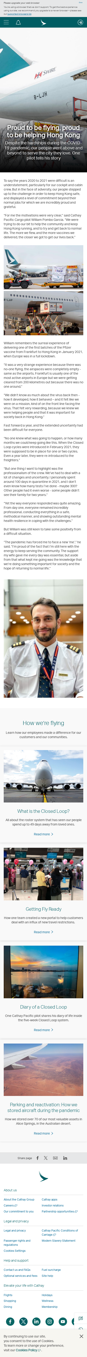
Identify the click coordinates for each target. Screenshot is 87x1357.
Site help (47, 1275)
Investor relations (53, 1205)
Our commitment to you (19, 1211)
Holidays (47, 1295)
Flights (8, 1295)
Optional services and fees (20, 1275)
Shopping (10, 1301)
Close (81, 2)
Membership (50, 1307)
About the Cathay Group (19, 1199)
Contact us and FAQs (17, 1270)
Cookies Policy (28, 1350)
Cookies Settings (15, 1250)
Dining (8, 1307)
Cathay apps (49, 1199)
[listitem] (43, 794)
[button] (6, 22)
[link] (43, 834)
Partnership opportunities (60, 1211)
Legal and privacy (15, 1230)
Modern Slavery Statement (58, 1240)
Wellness (47, 1301)
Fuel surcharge (51, 1270)
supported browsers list (19, 13)
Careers (11, 1205)
